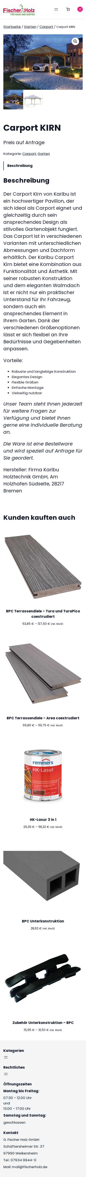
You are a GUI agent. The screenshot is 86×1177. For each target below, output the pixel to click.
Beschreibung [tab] (20, 165)
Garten (30, 26)
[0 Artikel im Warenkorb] (68, 9)
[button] (75, 41)
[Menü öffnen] (56, 9)
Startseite (12, 26)
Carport (46, 26)
